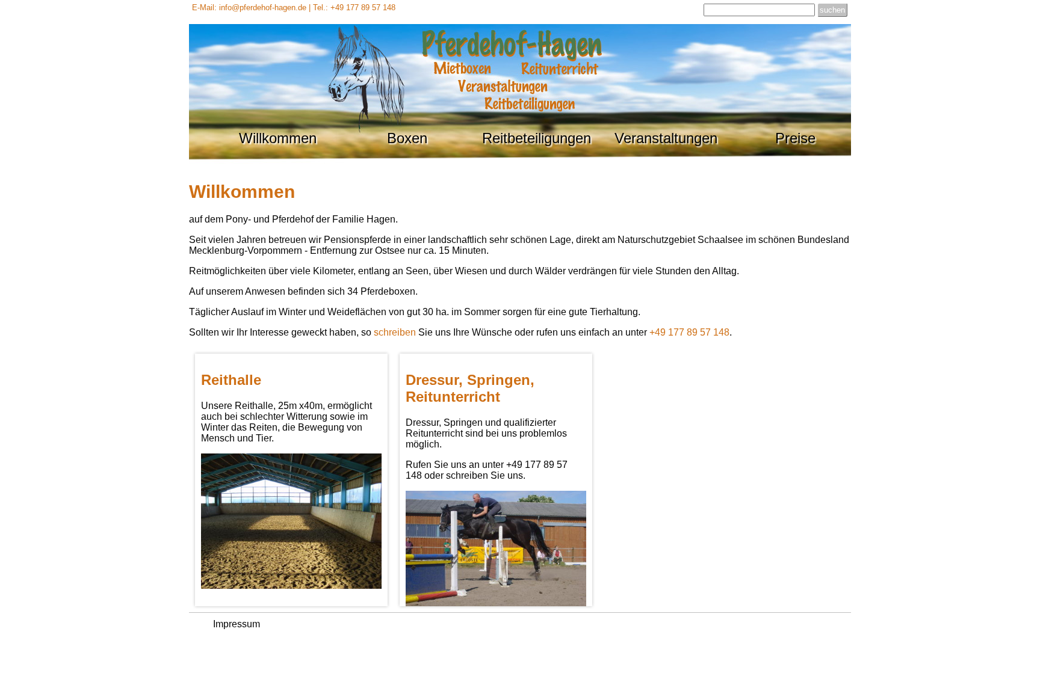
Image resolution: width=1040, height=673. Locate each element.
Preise (795, 138)
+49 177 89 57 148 (689, 332)
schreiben (395, 332)
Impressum (236, 624)
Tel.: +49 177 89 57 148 (354, 7)
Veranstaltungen (665, 138)
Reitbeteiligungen (536, 138)
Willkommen (278, 138)
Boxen (407, 138)
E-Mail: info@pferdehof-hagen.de (249, 7)
